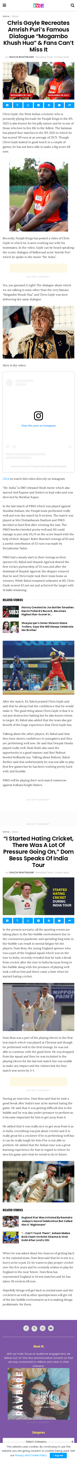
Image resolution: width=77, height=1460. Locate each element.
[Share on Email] (59, 105)
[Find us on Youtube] (51, 1328)
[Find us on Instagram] (42, 1328)
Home (6, 16)
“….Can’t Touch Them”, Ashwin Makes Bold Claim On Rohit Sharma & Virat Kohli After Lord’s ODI (45, 1236)
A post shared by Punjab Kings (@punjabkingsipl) (38, 466)
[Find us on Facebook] (26, 1328)
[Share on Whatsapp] (28, 105)
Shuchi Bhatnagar (21, 57)
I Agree (58, 1455)
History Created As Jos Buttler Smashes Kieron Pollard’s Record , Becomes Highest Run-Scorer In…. (47, 611)
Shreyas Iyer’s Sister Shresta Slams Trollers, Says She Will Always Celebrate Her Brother (47, 626)
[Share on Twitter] (18, 105)
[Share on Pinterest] (49, 105)
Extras (15, 16)
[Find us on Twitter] (34, 1328)
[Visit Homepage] (38, 5)
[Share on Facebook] (7, 105)
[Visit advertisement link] (38, 1394)
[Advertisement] (38, 268)
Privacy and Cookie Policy (31, 1455)
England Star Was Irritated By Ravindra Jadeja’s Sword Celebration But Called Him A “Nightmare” (46, 1221)
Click (6, 478)
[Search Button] (72, 5)
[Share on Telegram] (38, 105)
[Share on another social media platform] (69, 105)
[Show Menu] (4, 5)
